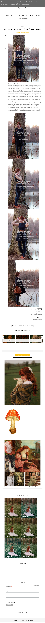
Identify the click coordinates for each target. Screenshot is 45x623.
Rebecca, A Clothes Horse (21, 32)
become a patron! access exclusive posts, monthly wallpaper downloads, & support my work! (20, 486)
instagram (30, 620)
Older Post (25, 355)
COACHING (24, 15)
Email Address (9, 586)
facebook (16, 620)
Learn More (20, 6)
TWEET (20, 325)
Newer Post (19, 355)
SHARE (14, 325)
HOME (7, 15)
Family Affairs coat (38, 311)
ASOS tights (39, 317)
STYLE (18, 15)
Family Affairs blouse (38, 313)
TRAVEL (31, 15)
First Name (8, 591)
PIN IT (32, 325)
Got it (26, 6)
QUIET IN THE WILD (23, 18)
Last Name (8, 596)
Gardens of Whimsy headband (36, 309)
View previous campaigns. (10, 602)
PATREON (38, 15)
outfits (22, 26)
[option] (9, 339)
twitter (23, 620)
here (40, 314)
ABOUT (12, 15)
